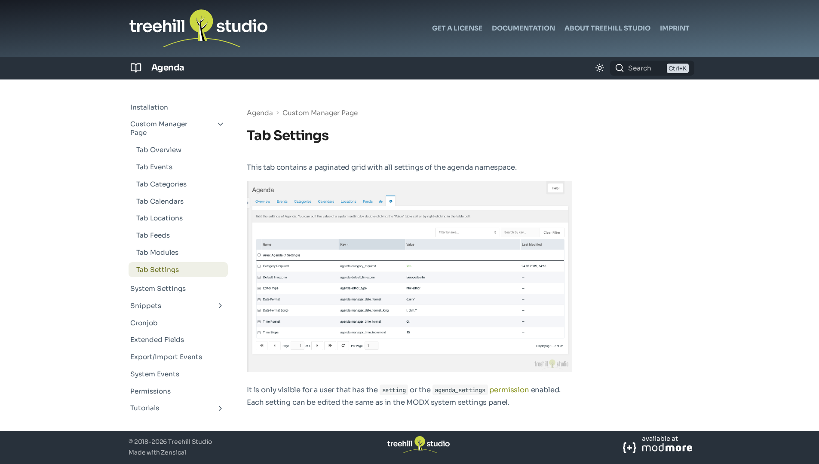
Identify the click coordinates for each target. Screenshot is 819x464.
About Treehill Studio (607, 28)
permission (509, 389)
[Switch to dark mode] (599, 68)
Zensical (173, 452)
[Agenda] (136, 67)
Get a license (457, 28)
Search (639, 68)
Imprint (675, 28)
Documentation (523, 28)
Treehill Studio (190, 442)
